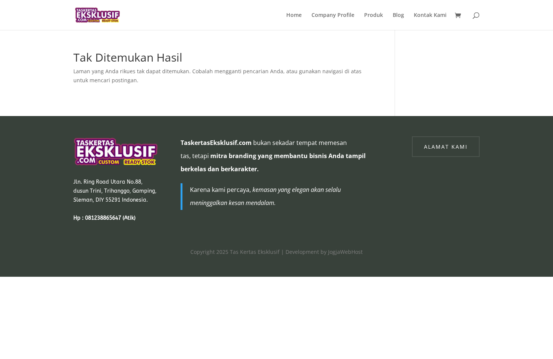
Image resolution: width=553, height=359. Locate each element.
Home (294, 15)
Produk (373, 15)
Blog (398, 15)
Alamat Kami (446, 146)
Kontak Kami (430, 15)
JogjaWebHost (345, 251)
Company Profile (332, 15)
